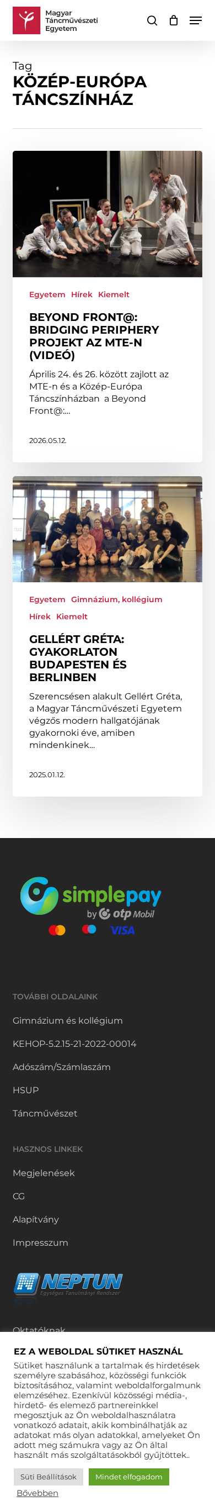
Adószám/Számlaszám (62, 1067)
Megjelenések (44, 1173)
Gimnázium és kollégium (68, 1020)
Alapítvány (36, 1219)
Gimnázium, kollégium (117, 599)
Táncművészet (45, 1113)
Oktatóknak (39, 1330)
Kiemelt (114, 294)
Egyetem (47, 294)
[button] (196, 20)
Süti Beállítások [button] (48, 1476)
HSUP (26, 1090)
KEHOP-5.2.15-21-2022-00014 (75, 1044)
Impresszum (40, 1242)
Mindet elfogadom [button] (129, 1476)
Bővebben (37, 1493)
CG (19, 1196)
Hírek (82, 294)
